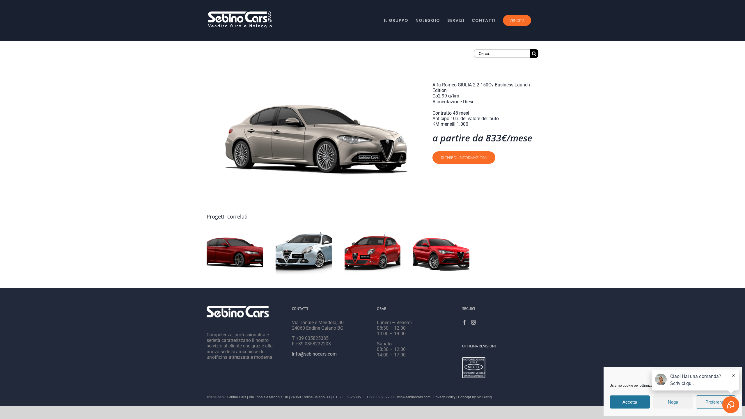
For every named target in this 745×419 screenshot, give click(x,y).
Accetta (629, 402)
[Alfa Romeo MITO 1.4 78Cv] (373, 252)
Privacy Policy (444, 397)
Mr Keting (484, 397)
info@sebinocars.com (314, 354)
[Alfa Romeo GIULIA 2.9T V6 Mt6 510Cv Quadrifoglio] (235, 252)
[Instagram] (473, 322)
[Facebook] (464, 322)
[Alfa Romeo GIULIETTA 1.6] (304, 252)
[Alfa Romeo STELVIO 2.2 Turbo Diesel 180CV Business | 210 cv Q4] (441, 252)
